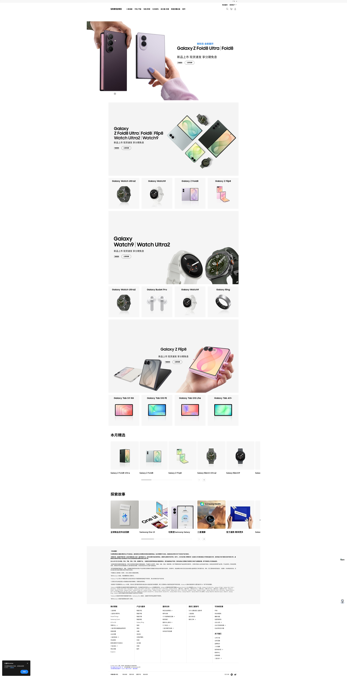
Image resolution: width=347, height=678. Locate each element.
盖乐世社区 (192, 616)
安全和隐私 (218, 613)
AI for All (113, 622)
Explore (113, 652)
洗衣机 (139, 634)
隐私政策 (145, 674)
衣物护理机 (140, 637)
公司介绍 (217, 638)
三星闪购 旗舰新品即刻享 (118, 628)
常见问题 (113, 649)
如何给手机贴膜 (167, 631)
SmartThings (114, 616)
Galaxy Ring (140, 622)
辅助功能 (217, 616)
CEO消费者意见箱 (168, 616)
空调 (138, 640)
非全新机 (113, 640)
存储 (138, 646)
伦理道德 (217, 655)
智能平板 (139, 613)
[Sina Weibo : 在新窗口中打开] (235, 674)
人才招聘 (217, 646)
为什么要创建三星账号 (195, 610)
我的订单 (191, 619)
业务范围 (217, 640)
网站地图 (125, 674)
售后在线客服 (167, 610)
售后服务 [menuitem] (225, 5)
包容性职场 (218, 619)
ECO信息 (165, 625)
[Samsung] (116, 9)
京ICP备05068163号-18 (117, 667)
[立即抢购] (173, 51)
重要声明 (138, 674)
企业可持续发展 (219, 625)
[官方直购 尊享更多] (240, 514)
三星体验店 (114, 637)
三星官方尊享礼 (115, 613)
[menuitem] (129, 9)
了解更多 (11, 667)
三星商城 (113, 610)
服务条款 (131, 674)
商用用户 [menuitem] (232, 5)
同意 (24, 671)
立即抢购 (189, 62)
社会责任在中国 (219, 628)
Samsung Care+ (115, 619)
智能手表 (139, 616)
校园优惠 (113, 631)
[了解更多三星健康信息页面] (211, 514)
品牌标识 (217, 643)
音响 (138, 628)
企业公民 (217, 622)
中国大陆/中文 (114, 674)
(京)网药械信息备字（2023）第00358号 (121, 668)
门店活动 (113, 646)
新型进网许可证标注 (117, 643)
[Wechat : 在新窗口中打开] (232, 674)
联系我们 (165, 619)
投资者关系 (218, 649)
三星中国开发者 (167, 628)
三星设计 (217, 658)
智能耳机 (139, 619)
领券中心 (113, 625)
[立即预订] (125, 455)
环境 (216, 610)
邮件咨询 (165, 613)
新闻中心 (217, 652)
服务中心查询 (167, 622)
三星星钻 (191, 613)
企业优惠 (113, 634)
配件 (138, 649)
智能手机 (139, 610)
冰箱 (138, 631)
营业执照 (135, 668)
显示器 (139, 643)
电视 (138, 625)
